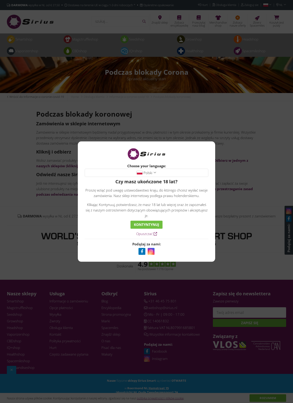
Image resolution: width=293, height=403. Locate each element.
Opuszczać (145, 233)
